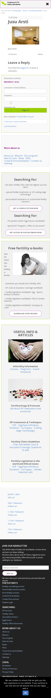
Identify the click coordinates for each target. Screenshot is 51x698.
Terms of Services (9, 668)
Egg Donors (7, 620)
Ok (25, 693)
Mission (19, 155)
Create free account (10, 599)
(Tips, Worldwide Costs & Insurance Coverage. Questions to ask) (25, 446)
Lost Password (10, 126)
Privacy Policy (7, 672)
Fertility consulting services (13, 586)
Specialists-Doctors (10, 617)
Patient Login (7, 602)
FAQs (28, 158)
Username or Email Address (15, 88)
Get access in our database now (26, 232)
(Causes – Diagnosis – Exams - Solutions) (25, 369)
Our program (31, 155)
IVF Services (7, 610)
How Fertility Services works (13, 589)
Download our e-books (25, 313)
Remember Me (9, 107)
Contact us (36, 160)
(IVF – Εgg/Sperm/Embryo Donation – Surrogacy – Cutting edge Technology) (25, 426)
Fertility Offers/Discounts (12, 623)
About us (8, 155)
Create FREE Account (25, 116)
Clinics (24, 10)
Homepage (16, 10)
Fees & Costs (10, 158)
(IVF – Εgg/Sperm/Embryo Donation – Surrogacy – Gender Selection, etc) (25, 466)
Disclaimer (6, 665)
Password (8, 95)
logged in (24, 67)
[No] (47, 687)
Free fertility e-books (10, 593)
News (21, 158)
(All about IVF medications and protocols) (25, 408)
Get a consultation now (25, 208)
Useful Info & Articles (10, 596)
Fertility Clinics (8, 614)
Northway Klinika (35, 10)
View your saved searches (16, 121)
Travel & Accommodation (17, 160)
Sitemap (8, 163)
